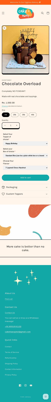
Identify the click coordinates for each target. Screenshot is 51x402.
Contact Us (10, 313)
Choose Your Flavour (8, 162)
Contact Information (13, 369)
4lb (32, 115)
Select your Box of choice (9, 150)
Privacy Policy (11, 375)
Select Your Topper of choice (7, 136)
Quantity (5, 120)
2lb (14, 115)
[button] (3, 13)
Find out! (9, 299)
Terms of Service (12, 352)
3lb (23, 115)
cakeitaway (28, 397)
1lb (5, 115)
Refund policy (10, 358)
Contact (8, 347)
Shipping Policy (11, 364)
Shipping (5, 106)
